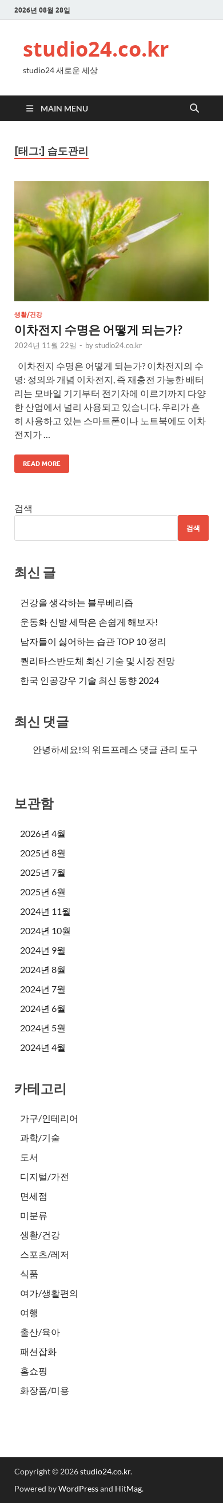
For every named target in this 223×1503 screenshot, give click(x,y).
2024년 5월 (43, 1027)
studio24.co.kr (96, 49)
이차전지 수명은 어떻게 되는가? (98, 329)
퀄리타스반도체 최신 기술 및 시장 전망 (97, 660)
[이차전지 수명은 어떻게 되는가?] (111, 241)
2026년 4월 (43, 833)
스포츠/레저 (44, 1254)
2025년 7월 (43, 872)
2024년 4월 (43, 1047)
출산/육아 (40, 1331)
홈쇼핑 (33, 1370)
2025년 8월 (43, 852)
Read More (37, 461)
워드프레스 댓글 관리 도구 (145, 749)
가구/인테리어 (49, 1118)
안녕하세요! (57, 749)
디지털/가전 (44, 1176)
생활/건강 (28, 314)
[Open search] (194, 108)
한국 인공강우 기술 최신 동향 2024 (89, 680)
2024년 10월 (45, 930)
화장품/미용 (44, 1390)
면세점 (33, 1195)
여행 (29, 1312)
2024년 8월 (43, 969)
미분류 (33, 1215)
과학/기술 (40, 1137)
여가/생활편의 (49, 1292)
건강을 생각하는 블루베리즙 (76, 602)
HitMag (128, 1488)
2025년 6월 (43, 891)
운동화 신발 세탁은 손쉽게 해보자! (89, 621)
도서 (29, 1156)
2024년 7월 (43, 988)
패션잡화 (38, 1351)
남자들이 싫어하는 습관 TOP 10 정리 (93, 641)
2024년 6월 (43, 1008)
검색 (23, 508)
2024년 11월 (45, 911)
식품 (29, 1273)
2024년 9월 (43, 949)
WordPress (78, 1488)
